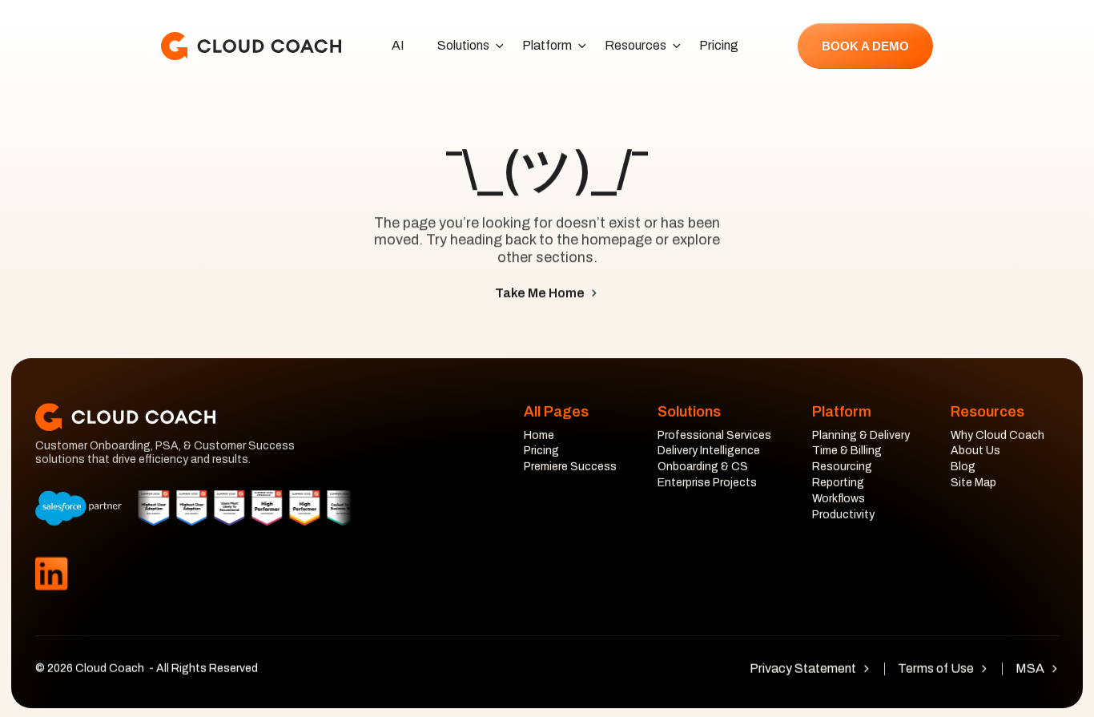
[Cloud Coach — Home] (251, 46)
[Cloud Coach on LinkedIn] (51, 574)
